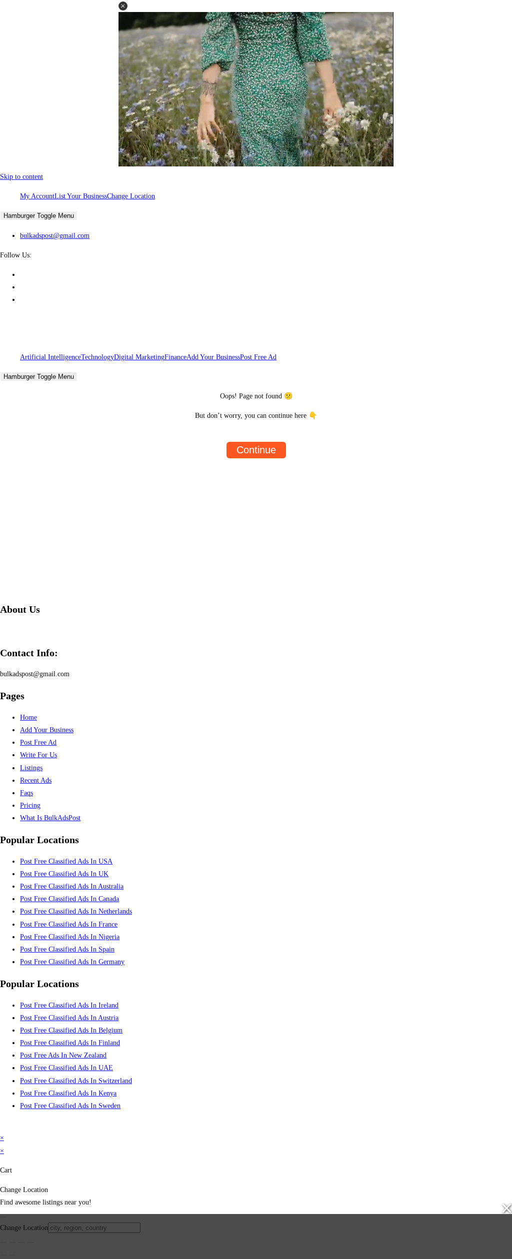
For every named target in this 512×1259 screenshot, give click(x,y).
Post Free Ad (258, 357)
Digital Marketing (139, 357)
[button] (123, 5)
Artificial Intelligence (50, 357)
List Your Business (80, 196)
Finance (175, 357)
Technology (97, 357)
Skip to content (21, 176)
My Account (37, 196)
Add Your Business (213, 357)
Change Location (131, 196)
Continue (256, 449)
